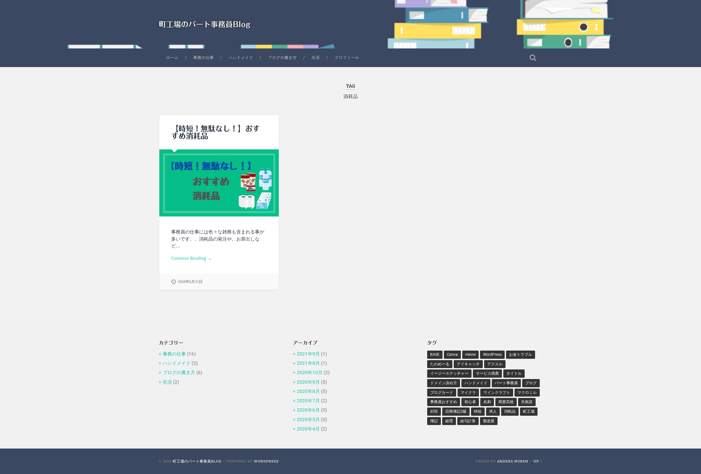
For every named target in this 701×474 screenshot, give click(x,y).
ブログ (531, 383)
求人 (493, 411)
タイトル (514, 373)
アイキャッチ (468, 364)
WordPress (492, 354)
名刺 (487, 402)
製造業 (489, 421)
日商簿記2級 (456, 411)
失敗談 (527, 402)
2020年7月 (308, 400)
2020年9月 (308, 382)
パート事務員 (506, 383)
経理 (449, 421)
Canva (452, 354)
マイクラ (468, 392)
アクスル (494, 364)
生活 (316, 57)
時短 (478, 411)
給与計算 (468, 421)
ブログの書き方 (282, 57)
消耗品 (510, 411)
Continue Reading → (191, 258)
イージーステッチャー (449, 373)
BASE (434, 354)
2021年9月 (308, 354)
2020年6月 (308, 410)
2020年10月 (310, 372)
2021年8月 (308, 363)
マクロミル (527, 392)
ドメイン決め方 (443, 383)
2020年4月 (308, 429)
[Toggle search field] (533, 57)
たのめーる (439, 364)
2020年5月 (308, 419)
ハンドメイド (241, 57)
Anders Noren (512, 461)
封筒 (434, 411)
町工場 (529, 411)
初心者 (470, 402)
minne (470, 354)
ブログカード (441, 392)
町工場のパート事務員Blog (204, 24)
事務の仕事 (203, 57)
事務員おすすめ (443, 402)
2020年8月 (308, 391)
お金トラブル (520, 354)
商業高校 (506, 402)
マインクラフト (496, 392)
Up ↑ (537, 461)
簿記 (434, 421)
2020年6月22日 (190, 281)
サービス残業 (487, 373)
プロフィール (347, 57)
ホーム (172, 57)
